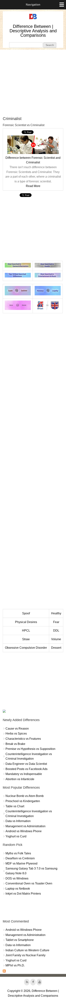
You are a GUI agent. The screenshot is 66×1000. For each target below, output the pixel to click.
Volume (56, 639)
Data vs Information (18, 821)
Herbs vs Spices (16, 733)
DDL (56, 630)
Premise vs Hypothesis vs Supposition (30, 748)
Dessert (56, 647)
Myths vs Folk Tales (18, 853)
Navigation (33, 4)
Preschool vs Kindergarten (23, 801)
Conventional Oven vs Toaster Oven (29, 883)
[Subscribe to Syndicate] (4, 971)
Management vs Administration (25, 826)
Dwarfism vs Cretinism (20, 858)
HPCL (26, 630)
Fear (56, 622)
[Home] (33, 19)
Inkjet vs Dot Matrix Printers (23, 893)
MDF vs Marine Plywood (21, 863)
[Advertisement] (33, 83)
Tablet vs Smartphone (20, 939)
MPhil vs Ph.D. (15, 965)
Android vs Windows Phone (24, 831)
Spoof (26, 613)
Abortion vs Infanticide (20, 779)
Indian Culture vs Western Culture (27, 950)
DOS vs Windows (17, 878)
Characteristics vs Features (23, 738)
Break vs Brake (15, 743)
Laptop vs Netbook (18, 888)
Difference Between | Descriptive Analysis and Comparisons (33, 31)
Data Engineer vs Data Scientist (26, 763)
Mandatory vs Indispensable (24, 774)
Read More (33, 186)
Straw (26, 639)
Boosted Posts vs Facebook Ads (26, 769)
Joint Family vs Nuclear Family (25, 955)
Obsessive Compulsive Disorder (26, 647)
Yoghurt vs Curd (16, 836)
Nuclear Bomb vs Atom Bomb (25, 795)
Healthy (56, 613)
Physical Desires (26, 622)
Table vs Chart (15, 806)
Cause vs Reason (17, 728)
